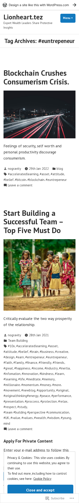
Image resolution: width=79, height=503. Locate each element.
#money (45, 385)
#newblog (28, 390)
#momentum (30, 385)
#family (18, 363)
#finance (31, 363)
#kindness (47, 374)
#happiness (22, 368)
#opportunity (46, 390)
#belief (9, 180)
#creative (61, 352)
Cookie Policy (42, 479)
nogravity (14, 169)
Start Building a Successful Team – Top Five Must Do (33, 221)
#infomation (12, 374)
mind (7, 423)
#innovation (30, 374)
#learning (10, 379)
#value (15, 418)
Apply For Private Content (28, 441)
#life (21, 379)
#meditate (33, 379)
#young (66, 418)
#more (56, 385)
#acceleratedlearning (23, 174)
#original (62, 390)
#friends (58, 363)
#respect (10, 407)
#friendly (45, 363)
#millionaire (12, 385)
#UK (6, 418)
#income (37, 368)
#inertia (64, 368)
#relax (62, 401)
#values (27, 418)
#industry (51, 368)
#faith (8, 363)
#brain (34, 352)
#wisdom (53, 418)
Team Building (18, 340)
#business (47, 352)
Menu (69, 18)
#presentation (13, 401)
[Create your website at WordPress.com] (39, 5)
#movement (12, 390)
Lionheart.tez (23, 17)
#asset (44, 174)
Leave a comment (20, 185)
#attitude (57, 174)
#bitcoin (20, 180)
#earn (20, 357)
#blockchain (35, 180)
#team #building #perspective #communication (36, 412)
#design (9, 357)
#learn (59, 374)
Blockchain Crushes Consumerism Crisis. (36, 77)
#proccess (32, 401)
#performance (61, 396)
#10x (11, 346)
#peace (45, 396)
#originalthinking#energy (21, 396)
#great (8, 368)
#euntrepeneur (56, 180)
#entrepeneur (35, 357)
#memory (48, 379)
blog (60, 169)
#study (22, 407)
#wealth (40, 418)
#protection (48, 401)
